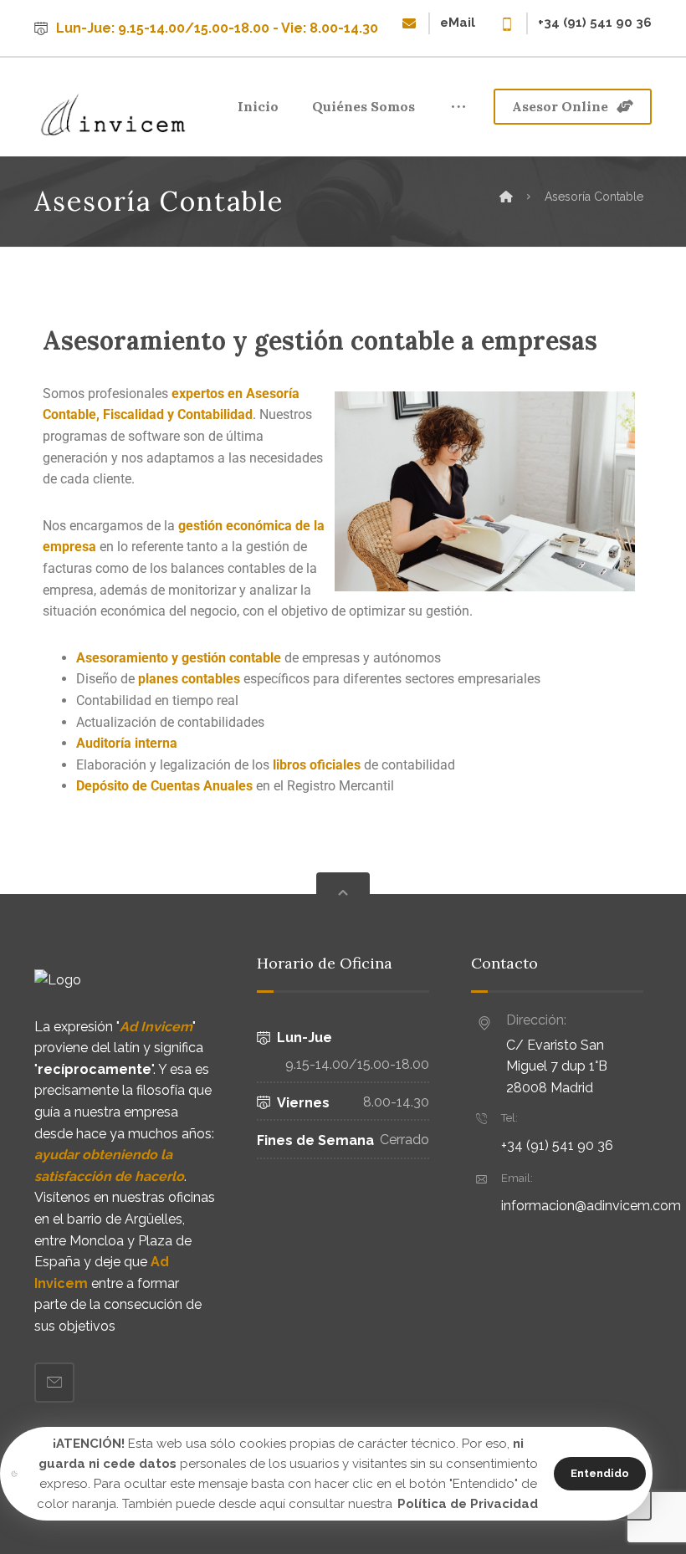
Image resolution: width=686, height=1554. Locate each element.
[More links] (458, 107)
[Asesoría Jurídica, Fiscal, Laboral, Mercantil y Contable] (113, 114)
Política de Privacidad (467, 1503)
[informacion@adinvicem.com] (54, 1382)
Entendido (600, 1473)
